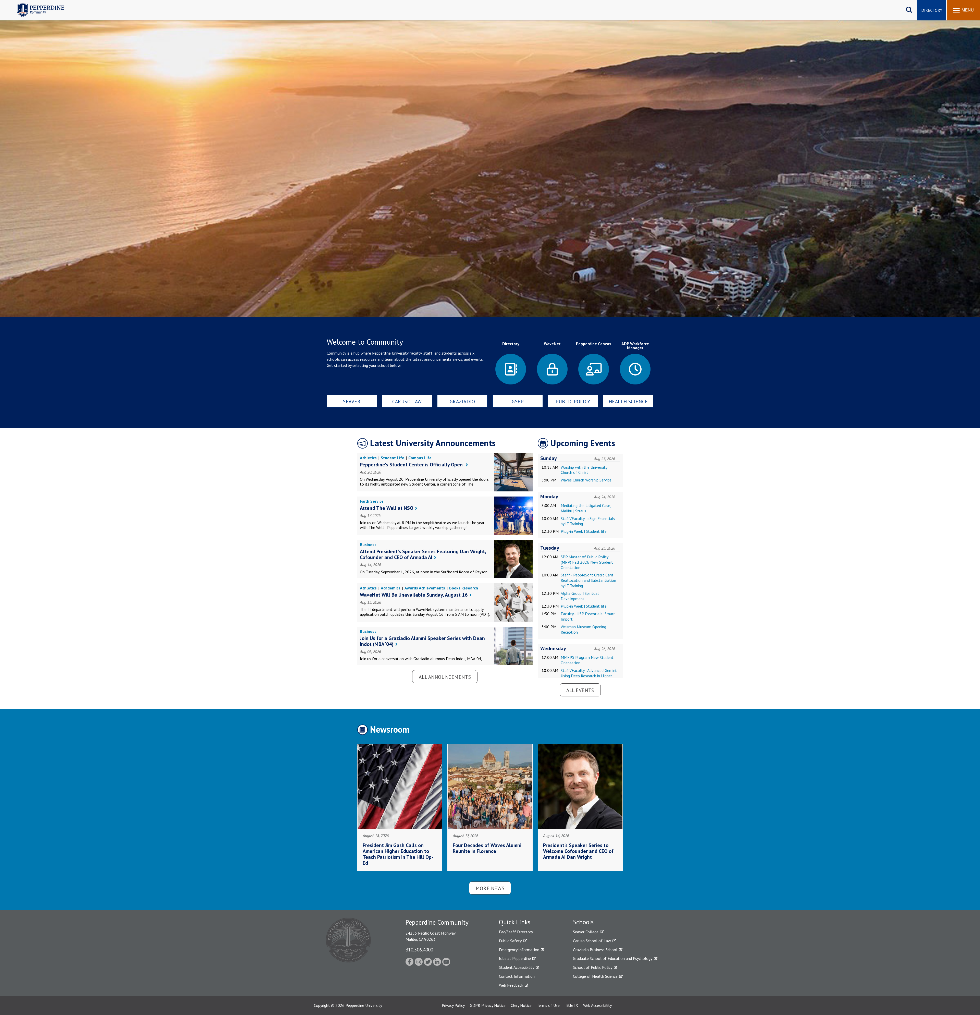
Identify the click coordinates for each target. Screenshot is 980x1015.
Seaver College (585, 931)
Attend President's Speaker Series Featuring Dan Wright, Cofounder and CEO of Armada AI (423, 554)
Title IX (571, 1005)
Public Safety (510, 940)
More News (490, 888)
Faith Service (372, 501)
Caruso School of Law (592, 940)
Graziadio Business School (595, 949)
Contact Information (517, 976)
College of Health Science (595, 976)
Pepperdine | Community (37, 5)
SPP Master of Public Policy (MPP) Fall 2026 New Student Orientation (587, 562)
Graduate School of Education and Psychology (612, 958)
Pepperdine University (364, 1005)
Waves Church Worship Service (586, 479)
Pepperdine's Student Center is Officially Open (412, 464)
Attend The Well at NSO (386, 508)
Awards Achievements (425, 588)
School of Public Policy (592, 967)
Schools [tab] (583, 922)
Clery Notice (521, 1005)
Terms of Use (548, 1005)
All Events (580, 690)
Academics (390, 588)
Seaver (351, 401)
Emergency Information (519, 949)
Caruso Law (407, 401)
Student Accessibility (516, 967)
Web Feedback (511, 985)
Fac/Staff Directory (516, 931)
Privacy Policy (453, 1005)
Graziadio (462, 401)
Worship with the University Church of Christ (584, 470)
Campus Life (420, 458)
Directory (931, 10)
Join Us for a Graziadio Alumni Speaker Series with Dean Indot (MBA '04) (422, 641)
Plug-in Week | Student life (584, 531)
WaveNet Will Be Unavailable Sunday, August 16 (414, 594)
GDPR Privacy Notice (488, 1005)
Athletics (368, 458)
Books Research (463, 588)
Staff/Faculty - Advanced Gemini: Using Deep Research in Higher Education (589, 676)
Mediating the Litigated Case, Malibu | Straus (586, 508)
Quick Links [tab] (514, 922)
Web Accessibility (597, 1005)
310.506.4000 (419, 949)
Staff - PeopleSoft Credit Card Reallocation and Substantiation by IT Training (588, 580)
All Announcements (445, 677)
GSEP (517, 401)
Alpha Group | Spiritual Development (580, 596)
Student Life (392, 458)
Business (368, 544)
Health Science (628, 401)
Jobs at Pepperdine (515, 958)
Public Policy (573, 401)
